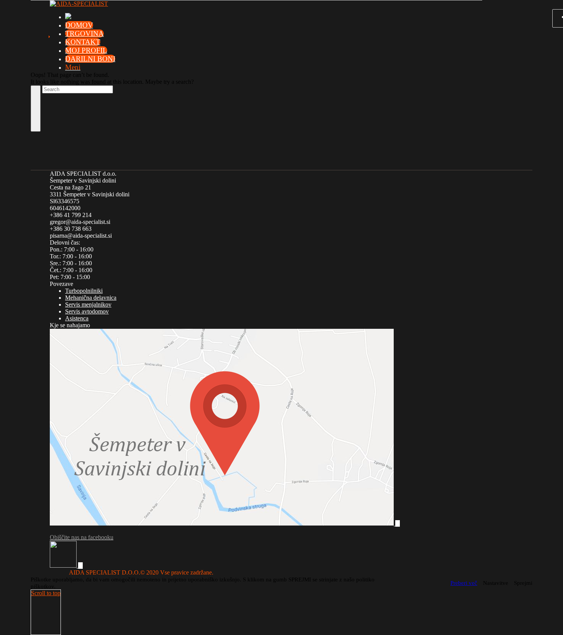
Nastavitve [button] (495, 583)
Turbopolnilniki (84, 290)
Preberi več (463, 583)
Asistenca (76, 318)
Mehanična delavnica (90, 297)
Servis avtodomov (87, 311)
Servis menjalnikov (88, 304)
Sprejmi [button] (523, 583)
